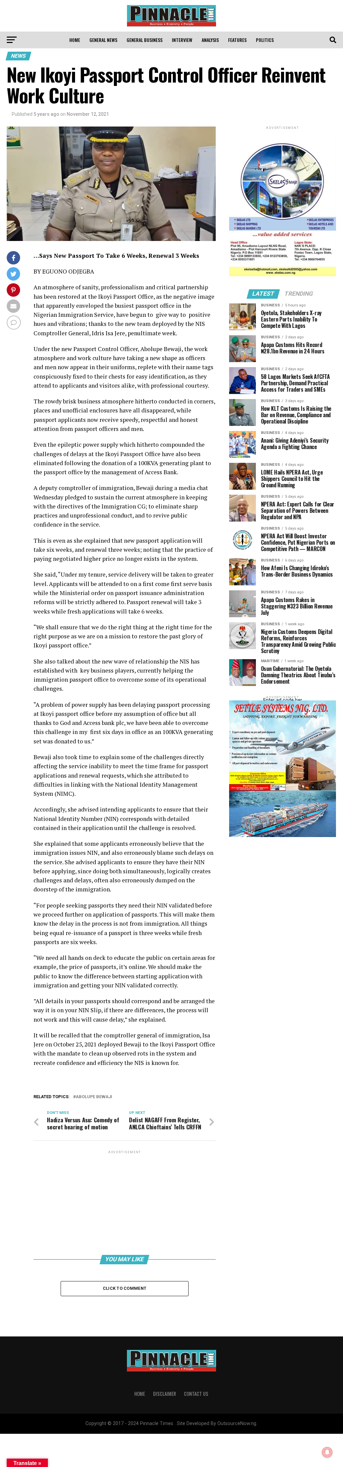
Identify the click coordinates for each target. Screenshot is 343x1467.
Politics (265, 39)
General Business (144, 39)
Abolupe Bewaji (94, 1097)
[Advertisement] (124, 1202)
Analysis (210, 39)
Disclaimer (164, 1393)
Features (237, 39)
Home (74, 39)
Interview (182, 39)
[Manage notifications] (327, 1452)
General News (103, 39)
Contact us (196, 1393)
